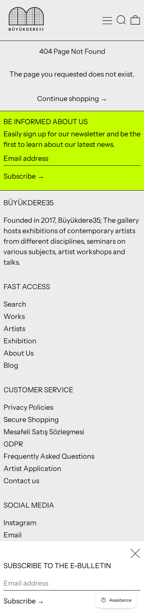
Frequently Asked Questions (48, 456)
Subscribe (19, 176)
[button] (121, 20)
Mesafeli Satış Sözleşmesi (43, 432)
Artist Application (32, 468)
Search (14, 304)
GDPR (13, 444)
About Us (18, 353)
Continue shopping (68, 98)
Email (12, 535)
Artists (14, 328)
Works (14, 316)
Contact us (21, 481)
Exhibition (19, 341)
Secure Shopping (31, 419)
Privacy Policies (28, 407)
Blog (10, 365)
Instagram (19, 523)
